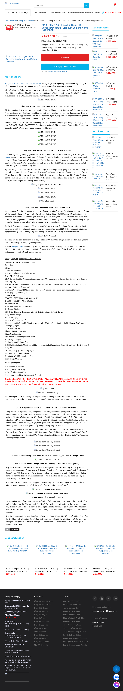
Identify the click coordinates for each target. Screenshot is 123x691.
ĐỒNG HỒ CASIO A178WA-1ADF (110, 84)
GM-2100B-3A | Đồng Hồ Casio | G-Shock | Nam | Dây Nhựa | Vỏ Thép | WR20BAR (17, 571)
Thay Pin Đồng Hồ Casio (72, 625)
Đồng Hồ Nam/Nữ (41, 628)
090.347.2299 (98, 622)
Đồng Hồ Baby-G (40, 615)
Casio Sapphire (40, 632)
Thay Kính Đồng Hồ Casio (72, 628)
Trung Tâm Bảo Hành (71, 608)
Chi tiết (18, 582)
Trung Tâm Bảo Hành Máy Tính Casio (111, 175)
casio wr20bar (62, 71)
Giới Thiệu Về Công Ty (71, 601)
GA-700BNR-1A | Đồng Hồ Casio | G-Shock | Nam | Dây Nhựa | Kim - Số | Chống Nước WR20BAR (111, 53)
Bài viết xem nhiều (101, 131)
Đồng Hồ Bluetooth (41, 642)
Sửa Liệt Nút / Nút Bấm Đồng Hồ (75, 642)
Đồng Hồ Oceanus (41, 635)
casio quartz (52, 71)
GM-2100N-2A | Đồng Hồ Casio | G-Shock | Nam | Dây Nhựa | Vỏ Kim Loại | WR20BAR (104, 571)
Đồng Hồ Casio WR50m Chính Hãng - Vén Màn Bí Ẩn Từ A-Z (111, 187)
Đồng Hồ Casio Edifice (42, 605)
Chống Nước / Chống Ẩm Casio (75, 638)
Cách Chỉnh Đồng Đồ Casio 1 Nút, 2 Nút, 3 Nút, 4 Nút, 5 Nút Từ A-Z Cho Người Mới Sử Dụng (112, 155)
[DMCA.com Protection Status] (12, 529)
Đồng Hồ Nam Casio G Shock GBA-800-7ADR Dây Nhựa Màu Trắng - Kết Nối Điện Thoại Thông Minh (112, 37)
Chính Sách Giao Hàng (71, 615)
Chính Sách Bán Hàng (71, 622)
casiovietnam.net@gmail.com (104, 611)
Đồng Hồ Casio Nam (41, 622)
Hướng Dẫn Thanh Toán (72, 605)
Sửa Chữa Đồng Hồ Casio (72, 635)
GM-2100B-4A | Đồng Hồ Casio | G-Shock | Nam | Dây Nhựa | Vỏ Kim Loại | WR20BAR (46, 571)
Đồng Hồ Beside (40, 638)
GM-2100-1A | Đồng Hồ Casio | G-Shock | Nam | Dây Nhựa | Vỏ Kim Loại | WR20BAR (76, 571)
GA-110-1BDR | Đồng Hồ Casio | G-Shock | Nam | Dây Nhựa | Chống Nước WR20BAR (111, 116)
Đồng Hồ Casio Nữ (41, 625)
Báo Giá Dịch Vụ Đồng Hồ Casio (75, 645)
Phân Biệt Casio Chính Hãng (74, 618)
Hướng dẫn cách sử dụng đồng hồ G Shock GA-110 (111, 203)
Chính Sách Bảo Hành (71, 611)
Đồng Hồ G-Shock (41, 608)
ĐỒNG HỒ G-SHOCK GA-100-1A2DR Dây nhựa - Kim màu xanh (112, 69)
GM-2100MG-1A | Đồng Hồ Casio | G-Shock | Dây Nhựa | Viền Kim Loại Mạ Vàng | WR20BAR (64, 28)
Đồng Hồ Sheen (40, 618)
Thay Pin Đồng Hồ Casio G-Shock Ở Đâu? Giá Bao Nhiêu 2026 (111, 139)
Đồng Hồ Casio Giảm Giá (43, 601)
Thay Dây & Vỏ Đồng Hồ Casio (74, 632)
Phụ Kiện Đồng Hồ (41, 645)
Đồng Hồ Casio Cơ (41, 611)
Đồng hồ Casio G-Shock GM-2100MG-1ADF (23, 83)
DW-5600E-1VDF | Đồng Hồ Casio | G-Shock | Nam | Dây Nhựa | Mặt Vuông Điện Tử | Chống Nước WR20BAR (111, 100)
